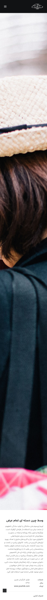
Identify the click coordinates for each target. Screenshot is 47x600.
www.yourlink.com (22, 586)
